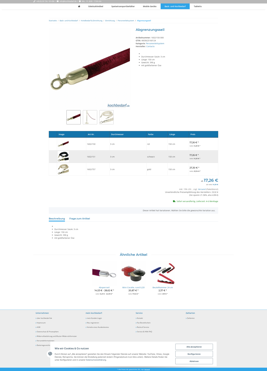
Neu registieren (92, 323)
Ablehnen (194, 361)
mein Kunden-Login (94, 318)
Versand (202, 189)
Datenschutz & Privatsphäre (47, 331)
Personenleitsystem (155, 43)
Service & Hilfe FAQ (144, 331)
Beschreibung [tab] (57, 218)
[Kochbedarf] (79, 6)
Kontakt (140, 318)
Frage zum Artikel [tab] (79, 218)
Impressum (41, 323)
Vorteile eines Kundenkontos (97, 327)
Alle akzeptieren (194, 347)
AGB (38, 327)
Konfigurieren (194, 354)
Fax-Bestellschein (143, 323)
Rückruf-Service (143, 327)
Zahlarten (191, 318)
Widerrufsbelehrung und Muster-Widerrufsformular (56, 336)
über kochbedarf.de (44, 318)
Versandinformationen (45, 340)
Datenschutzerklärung (96, 360)
